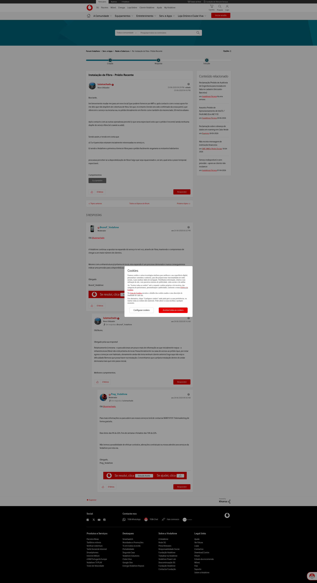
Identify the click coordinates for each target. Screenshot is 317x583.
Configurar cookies (141, 310)
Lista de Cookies (136, 293)
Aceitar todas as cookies (173, 310)
